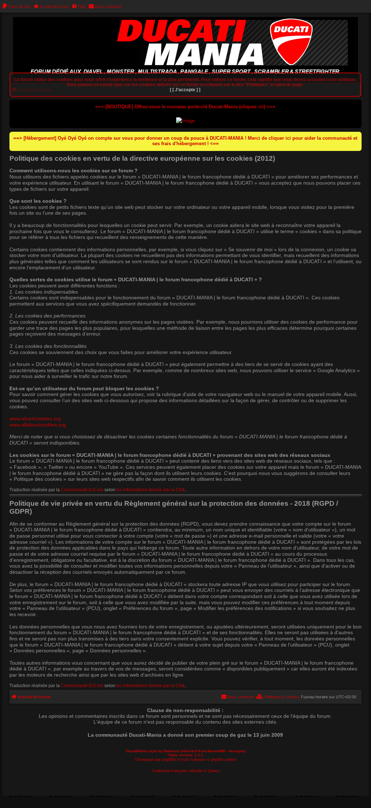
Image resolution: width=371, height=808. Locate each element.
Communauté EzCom (82, 489)
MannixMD (216, 751)
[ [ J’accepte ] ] (185, 89)
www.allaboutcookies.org (37, 425)
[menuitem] (16, 6)
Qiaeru (214, 771)
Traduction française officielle (177, 771)
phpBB (168, 759)
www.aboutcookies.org (35, 418)
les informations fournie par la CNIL (151, 489)
